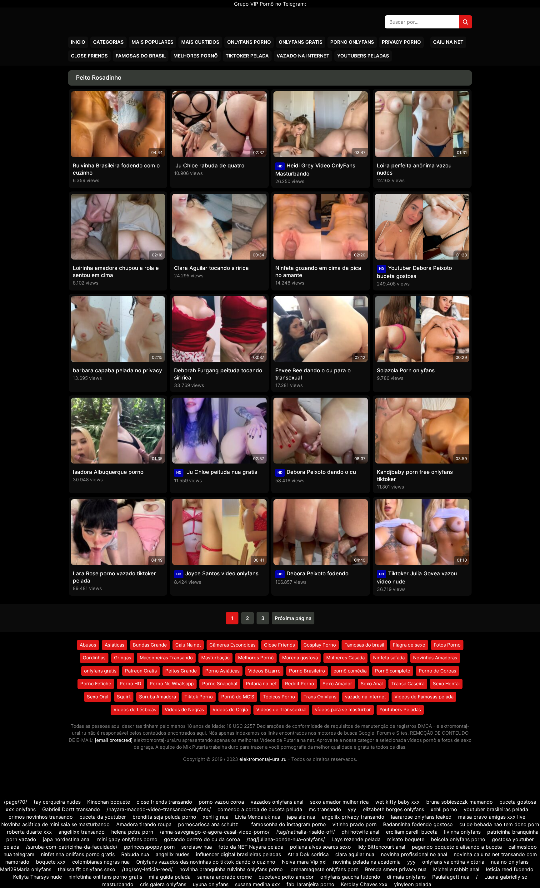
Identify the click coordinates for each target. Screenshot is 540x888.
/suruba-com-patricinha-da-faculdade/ (72, 847)
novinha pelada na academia (367, 862)
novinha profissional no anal (414, 854)
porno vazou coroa (221, 802)
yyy (352, 809)
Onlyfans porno (249, 42)
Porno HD (130, 684)
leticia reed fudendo (509, 869)
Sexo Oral (97, 697)
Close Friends (89, 56)
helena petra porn (132, 832)
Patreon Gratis (141, 671)
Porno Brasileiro (307, 671)
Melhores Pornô (195, 56)
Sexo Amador (337, 684)
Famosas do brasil (141, 56)
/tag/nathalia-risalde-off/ (305, 832)
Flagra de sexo (409, 645)
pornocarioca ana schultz (208, 824)
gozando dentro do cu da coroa (202, 839)
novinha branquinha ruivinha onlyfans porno (231, 869)
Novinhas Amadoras (435, 658)
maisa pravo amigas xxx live (491, 817)
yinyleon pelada (412, 884)
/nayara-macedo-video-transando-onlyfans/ (159, 809)
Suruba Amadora (157, 697)
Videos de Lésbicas (134, 709)
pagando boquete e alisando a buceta (457, 847)
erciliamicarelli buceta (412, 832)
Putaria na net (261, 684)
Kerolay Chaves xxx (364, 884)
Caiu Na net (448, 42)
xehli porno (444, 809)
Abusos (88, 645)
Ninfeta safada (389, 658)
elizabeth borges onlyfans (393, 809)
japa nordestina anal (67, 839)
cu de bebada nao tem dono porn (499, 824)
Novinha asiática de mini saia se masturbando (55, 824)
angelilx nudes (172, 854)
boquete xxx (51, 862)
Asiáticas (114, 645)
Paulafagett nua (450, 877)
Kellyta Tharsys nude (37, 877)
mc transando (325, 809)
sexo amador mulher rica (339, 802)
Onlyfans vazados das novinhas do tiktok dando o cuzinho (205, 862)
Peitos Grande (181, 671)
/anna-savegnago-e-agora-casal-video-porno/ (215, 832)
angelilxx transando (81, 832)
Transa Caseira (407, 684)
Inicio (78, 42)
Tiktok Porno (198, 697)
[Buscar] (465, 21)
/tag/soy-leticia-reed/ (147, 869)
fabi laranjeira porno (310, 884)
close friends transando (164, 802)
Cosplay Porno (319, 645)
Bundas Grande (150, 645)
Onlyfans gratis (300, 42)
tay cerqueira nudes (57, 802)
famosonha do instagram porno (288, 824)
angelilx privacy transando (353, 817)
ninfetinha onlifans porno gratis (78, 854)
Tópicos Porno (279, 697)
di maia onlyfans (406, 877)
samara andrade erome (224, 877)
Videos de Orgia (230, 709)
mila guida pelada (170, 877)
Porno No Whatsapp (172, 684)
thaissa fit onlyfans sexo (86, 869)
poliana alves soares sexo (320, 847)
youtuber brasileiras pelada (496, 809)
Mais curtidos (200, 42)
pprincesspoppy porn (149, 847)
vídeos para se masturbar (343, 709)
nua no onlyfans (509, 862)
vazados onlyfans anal (278, 802)
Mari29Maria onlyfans (25, 869)
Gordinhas (94, 658)
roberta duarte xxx (29, 832)
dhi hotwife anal (360, 832)
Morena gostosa (300, 658)
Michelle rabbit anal (456, 869)
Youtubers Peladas (363, 56)
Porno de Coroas (437, 671)
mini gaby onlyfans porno (127, 839)
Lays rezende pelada (356, 839)
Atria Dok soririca (308, 854)
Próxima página (293, 618)
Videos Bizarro (264, 671)
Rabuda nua (135, 854)
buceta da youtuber (102, 817)
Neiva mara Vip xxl (304, 862)
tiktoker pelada (247, 56)
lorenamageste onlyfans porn (323, 869)
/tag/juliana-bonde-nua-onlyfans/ (286, 839)
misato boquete (405, 839)
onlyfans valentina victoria (453, 862)
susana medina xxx (257, 884)
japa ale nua (301, 817)
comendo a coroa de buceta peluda (260, 809)
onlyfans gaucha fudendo (350, 877)
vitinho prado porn (354, 824)
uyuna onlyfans (210, 884)
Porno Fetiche (95, 684)
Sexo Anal (372, 684)
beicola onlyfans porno (458, 839)
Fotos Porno (447, 645)
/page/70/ (15, 802)
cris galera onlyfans (164, 884)
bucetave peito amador (286, 877)
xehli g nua (215, 817)
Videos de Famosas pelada (423, 697)
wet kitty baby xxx (397, 802)
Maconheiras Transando (166, 658)
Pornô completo (392, 671)
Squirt (124, 697)
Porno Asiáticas (222, 671)
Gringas (122, 658)
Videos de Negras (184, 709)
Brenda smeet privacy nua (396, 869)
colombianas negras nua (101, 862)
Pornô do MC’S (237, 697)
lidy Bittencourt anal (381, 847)
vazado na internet (303, 56)
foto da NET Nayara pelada (250, 847)
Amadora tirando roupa (144, 824)
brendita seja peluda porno (164, 817)
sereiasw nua (196, 847)
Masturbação (215, 658)
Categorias (108, 42)
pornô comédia (350, 671)
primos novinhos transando (40, 817)
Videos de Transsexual (281, 709)
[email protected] (113, 740)
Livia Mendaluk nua (257, 817)
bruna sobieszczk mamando (459, 802)
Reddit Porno (299, 684)
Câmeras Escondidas (232, 645)
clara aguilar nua (354, 854)
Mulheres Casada (345, 658)
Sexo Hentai (446, 684)
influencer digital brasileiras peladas (238, 854)
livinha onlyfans (462, 832)
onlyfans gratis (100, 671)
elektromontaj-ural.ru (263, 759)
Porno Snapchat (220, 684)
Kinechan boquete (108, 802)
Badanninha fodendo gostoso (418, 824)
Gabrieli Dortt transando (71, 809)
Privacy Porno (401, 42)
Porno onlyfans (352, 42)
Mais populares (152, 42)
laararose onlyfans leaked (421, 817)
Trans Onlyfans (320, 697)
